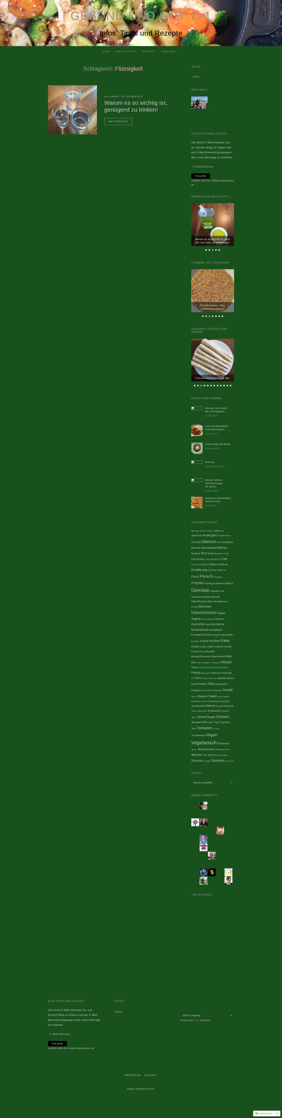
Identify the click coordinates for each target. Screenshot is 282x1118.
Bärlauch (219, 553)
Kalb (204, 619)
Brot (204, 553)
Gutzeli (215, 596)
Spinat (201, 717)
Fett (224, 570)
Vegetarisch (204, 742)
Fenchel (212, 570)
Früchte (197, 583)
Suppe (211, 717)
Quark (222, 678)
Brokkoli (195, 553)
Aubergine (210, 535)
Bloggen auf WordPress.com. (141, 1089)
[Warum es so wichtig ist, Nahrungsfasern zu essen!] (201, 933)
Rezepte (148, 51)
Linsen (195, 651)
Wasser (194, 750)
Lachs (203, 646)
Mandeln (210, 651)
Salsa (219, 697)
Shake (194, 711)
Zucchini (197, 760)
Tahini (210, 722)
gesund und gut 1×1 (141, 15)
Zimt (205, 755)
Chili (226, 553)
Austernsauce (224, 535)
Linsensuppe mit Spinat (217, 444)
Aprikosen (197, 535)
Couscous (197, 559)
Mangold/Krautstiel (201, 656)
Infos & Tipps (126, 51)
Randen (202, 684)
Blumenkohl (208, 547)
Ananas (210, 531)
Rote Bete (217, 690)
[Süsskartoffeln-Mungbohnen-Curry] (201, 955)
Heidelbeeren (220, 601)
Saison (203, 696)
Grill (222, 591)
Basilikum (228, 542)
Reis (211, 684)
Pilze (198, 678)
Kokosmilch (226, 635)
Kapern (210, 619)
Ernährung (199, 570)
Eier (224, 559)
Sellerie (210, 705)
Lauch (210, 646)
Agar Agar (195, 531)
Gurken (206, 596)
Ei (220, 559)
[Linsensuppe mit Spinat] (223, 912)
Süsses (222, 716)
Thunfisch (224, 722)
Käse (225, 640)
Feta (219, 570)
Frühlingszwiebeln (214, 583)
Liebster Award (223, 646)
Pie (192, 678)
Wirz (228, 750)
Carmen (114, 96)
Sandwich (196, 701)
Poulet (205, 678)
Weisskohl (221, 749)
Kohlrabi (215, 635)
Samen (225, 696)
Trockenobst (198, 735)
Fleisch (206, 576)
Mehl (229, 656)
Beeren (196, 547)
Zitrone (212, 755)
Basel (219, 542)
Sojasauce (214, 710)
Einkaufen (195, 565)
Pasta (196, 672)
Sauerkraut (214, 701)
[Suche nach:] (212, 76)
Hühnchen (205, 606)
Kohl (207, 634)
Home (106, 51)
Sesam (219, 706)
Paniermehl (221, 667)
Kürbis (195, 646)
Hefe (210, 601)
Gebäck (228, 583)
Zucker (207, 761)
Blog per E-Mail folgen (209, 133)
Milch (194, 662)
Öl (232, 761)
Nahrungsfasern (204, 663)
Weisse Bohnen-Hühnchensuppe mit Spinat (214, 483)
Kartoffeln (210, 624)
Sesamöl (228, 706)
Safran (194, 697)
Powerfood (212, 678)
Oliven (194, 667)
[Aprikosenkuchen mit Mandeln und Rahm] (201, 912)
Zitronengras (221, 755)
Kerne (221, 624)
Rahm (194, 684)
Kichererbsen (200, 629)
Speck (193, 717)
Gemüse (200, 590)
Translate (205, 1020)
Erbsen (213, 564)
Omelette (202, 668)
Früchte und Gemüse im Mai (212, 378)
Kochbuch (197, 634)
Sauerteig (224, 701)
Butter (211, 553)
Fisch (195, 576)
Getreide (214, 591)
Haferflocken (198, 601)
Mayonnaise (218, 656)
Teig (216, 722)
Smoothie (202, 711)
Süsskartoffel (199, 722)
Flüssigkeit (218, 577)
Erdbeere (223, 564)
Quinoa (230, 678)
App (222, 531)
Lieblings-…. (170, 51)
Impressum (133, 1075)
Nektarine (216, 663)
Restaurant (221, 684)
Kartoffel (197, 624)
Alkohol (203, 531)
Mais (202, 652)
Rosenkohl (207, 690)
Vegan (211, 735)
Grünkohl (196, 597)
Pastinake (205, 673)
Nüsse (226, 662)
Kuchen (215, 641)
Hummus (210, 462)
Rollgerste (196, 690)
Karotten (219, 619)
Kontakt (150, 1075)
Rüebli (228, 690)
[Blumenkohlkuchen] (223, 933)
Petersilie (226, 673)
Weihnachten (206, 749)
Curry (207, 559)
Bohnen (222, 547)
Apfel (217, 530)
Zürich (227, 761)
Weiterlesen (118, 121)
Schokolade (197, 706)
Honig (194, 607)
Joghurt (196, 618)
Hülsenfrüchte (204, 612)
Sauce (205, 701)
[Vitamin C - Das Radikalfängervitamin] (223, 955)
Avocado (196, 542)
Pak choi (211, 667)
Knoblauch (216, 629)
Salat (212, 696)
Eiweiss (204, 564)
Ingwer (222, 613)
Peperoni (216, 673)
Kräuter (204, 641)
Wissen (196, 754)
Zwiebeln (217, 760)
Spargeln (226, 711)
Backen (209, 541)
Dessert (214, 559)
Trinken (216, 729)
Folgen (200, 176)
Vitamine (223, 743)
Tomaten (204, 728)
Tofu (193, 728)
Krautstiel (195, 641)
